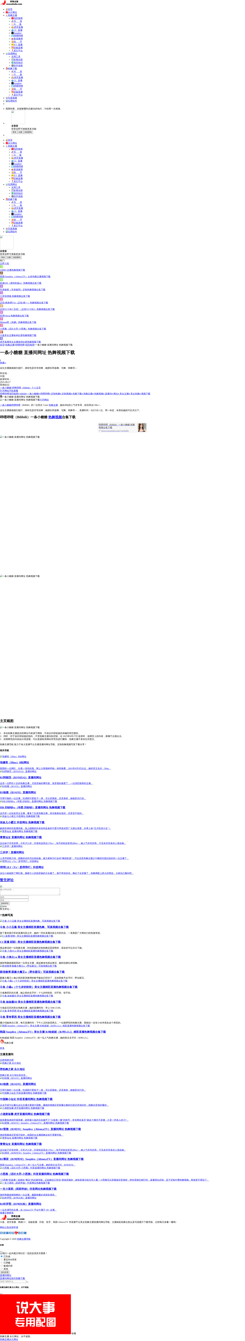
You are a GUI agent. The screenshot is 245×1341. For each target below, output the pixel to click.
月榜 (11, 1060)
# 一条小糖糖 (32, 393)
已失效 (6, 1256)
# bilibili (22, 393)
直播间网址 (5, 1278)
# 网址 (115, 393)
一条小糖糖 (5, 405)
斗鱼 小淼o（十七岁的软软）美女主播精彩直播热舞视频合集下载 (39, 986)
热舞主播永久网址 (9, 1339)
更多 (2, 1048)
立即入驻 (4, 263)
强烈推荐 (29, 345)
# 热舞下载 (76, 393)
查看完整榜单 (7, 1213)
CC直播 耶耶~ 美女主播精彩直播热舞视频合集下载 (30, 941)
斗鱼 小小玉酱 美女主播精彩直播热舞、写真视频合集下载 (34, 927)
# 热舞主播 (87, 393)
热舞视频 (55, 417)
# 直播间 (107, 393)
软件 (13, 1278)
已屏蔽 (6, 1262)
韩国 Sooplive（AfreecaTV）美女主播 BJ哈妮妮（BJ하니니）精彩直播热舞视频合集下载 (53, 1031)
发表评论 (5, 903)
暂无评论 (7, 880)
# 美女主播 (123, 393)
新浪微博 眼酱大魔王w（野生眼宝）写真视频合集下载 (32, 971)
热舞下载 (20, 1278)
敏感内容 (8, 1266)
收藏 (3, 363)
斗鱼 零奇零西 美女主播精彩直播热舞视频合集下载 (30, 1016)
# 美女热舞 (134, 393)
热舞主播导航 (24, 1239)
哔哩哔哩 (19, 345)
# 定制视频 (65, 393)
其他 (5, 1269)
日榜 (2, 1060)
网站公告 (4, 1227)
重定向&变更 (10, 1259)
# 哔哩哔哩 (44, 393)
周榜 (7, 1060)
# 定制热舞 (54, 393)
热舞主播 (9, 345)
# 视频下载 (145, 393)
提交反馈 (5, 1272)
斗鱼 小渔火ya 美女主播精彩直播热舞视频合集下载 (30, 956)
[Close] (1, 1251)
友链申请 (13, 1227)
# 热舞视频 (97, 393)
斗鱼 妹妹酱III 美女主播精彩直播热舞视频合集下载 (30, 1001)
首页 (2, 345)
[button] (5, 1275)
